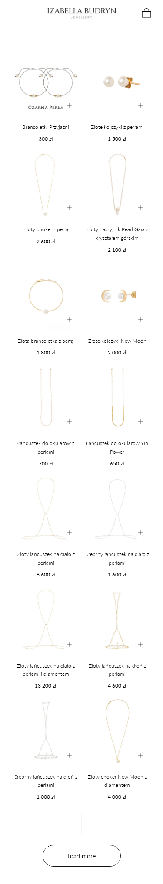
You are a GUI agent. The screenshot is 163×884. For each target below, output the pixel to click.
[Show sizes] (69, 105)
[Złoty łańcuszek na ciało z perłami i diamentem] (45, 621)
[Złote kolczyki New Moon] (117, 296)
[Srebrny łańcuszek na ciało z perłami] (117, 510)
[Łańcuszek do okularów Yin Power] (117, 398)
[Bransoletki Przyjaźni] (45, 82)
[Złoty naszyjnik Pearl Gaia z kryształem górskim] (117, 185)
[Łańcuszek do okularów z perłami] (45, 398)
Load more (81, 856)
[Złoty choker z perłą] (45, 185)
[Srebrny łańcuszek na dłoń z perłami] (45, 732)
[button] (15, 13)
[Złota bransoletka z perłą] (45, 296)
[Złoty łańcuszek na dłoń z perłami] (117, 621)
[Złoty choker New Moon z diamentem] (117, 732)
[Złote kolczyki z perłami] (117, 82)
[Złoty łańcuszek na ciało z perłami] (45, 510)
